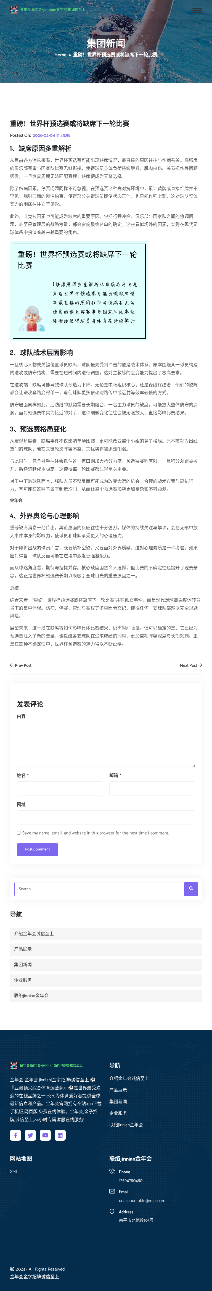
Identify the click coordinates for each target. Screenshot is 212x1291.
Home (60, 55)
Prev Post (22, 666)
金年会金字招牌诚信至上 (34, 1277)
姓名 (23, 775)
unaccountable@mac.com (142, 1201)
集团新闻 (23, 965)
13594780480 (130, 1180)
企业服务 (23, 980)
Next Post (189, 666)
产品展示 (23, 949)
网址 (21, 804)
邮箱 (115, 775)
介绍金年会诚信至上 (34, 934)
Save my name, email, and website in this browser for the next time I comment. (95, 833)
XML (14, 1172)
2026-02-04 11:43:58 (51, 135)
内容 (21, 716)
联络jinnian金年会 (31, 996)
